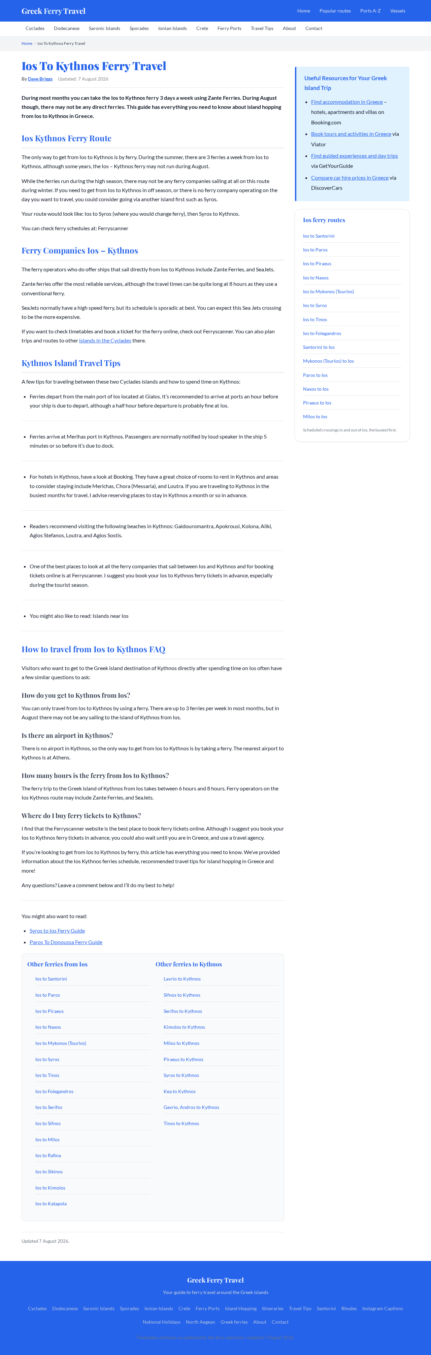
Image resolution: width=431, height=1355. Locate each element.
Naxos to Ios (316, 389)
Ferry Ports (229, 28)
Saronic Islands (104, 28)
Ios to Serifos (48, 1107)
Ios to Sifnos (48, 1123)
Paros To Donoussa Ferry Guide (66, 942)
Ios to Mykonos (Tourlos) (60, 1043)
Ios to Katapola (51, 1203)
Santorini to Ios (319, 347)
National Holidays (161, 1322)
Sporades (139, 28)
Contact (313, 28)
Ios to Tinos (47, 1075)
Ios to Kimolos (50, 1188)
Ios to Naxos (48, 1027)
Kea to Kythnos (180, 1091)
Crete (202, 28)
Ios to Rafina (48, 1155)
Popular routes (335, 10)
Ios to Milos (47, 1139)
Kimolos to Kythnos (184, 1027)
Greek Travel (54, 11)
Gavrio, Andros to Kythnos (191, 1107)
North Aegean (200, 1322)
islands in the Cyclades (105, 340)
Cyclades (35, 28)
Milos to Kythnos (181, 1043)
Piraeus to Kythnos (183, 1059)
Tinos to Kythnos (181, 1123)
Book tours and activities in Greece (351, 133)
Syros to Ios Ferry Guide (57, 930)
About (289, 28)
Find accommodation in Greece (347, 101)
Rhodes (349, 1308)
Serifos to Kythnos (183, 1011)
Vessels (397, 10)
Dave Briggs (40, 79)
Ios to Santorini (51, 979)
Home (303, 10)
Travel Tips (262, 28)
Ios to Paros (47, 995)
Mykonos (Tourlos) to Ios (328, 361)
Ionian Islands (172, 28)
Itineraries (273, 1308)
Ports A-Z (370, 10)
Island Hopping (241, 1308)
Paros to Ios (315, 375)
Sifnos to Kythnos (182, 995)
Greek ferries (234, 1322)
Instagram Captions (382, 1308)
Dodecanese (66, 28)
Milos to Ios (315, 416)
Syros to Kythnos (181, 1075)
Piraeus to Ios (317, 402)
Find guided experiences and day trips (354, 155)
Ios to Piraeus (49, 1011)
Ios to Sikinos (49, 1171)
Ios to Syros (47, 1059)
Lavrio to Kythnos (182, 979)
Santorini (326, 1308)
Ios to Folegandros (54, 1091)
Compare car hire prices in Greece (350, 177)
